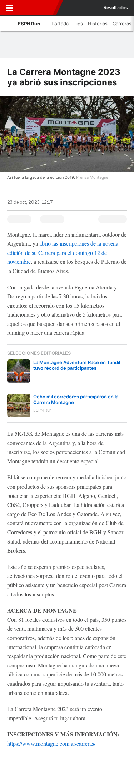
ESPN (38, 8)
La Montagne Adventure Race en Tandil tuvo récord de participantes (76, 365)
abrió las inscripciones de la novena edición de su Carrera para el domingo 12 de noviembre (62, 252)
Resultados (116, 7)
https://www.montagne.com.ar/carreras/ (51, 743)
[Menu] (9, 8)
